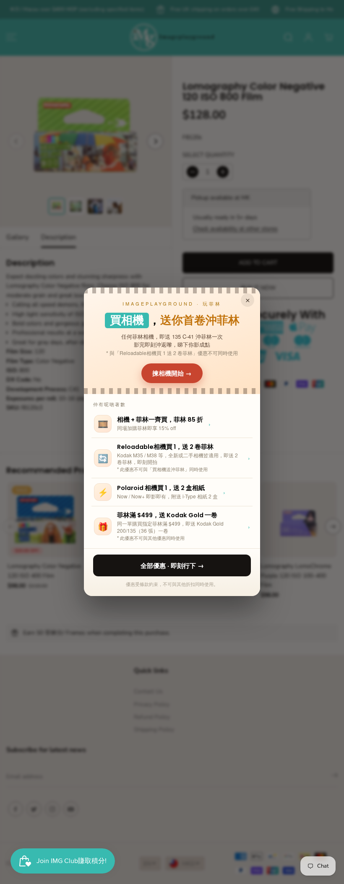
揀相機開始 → (172, 373)
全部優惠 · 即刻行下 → (172, 565)
